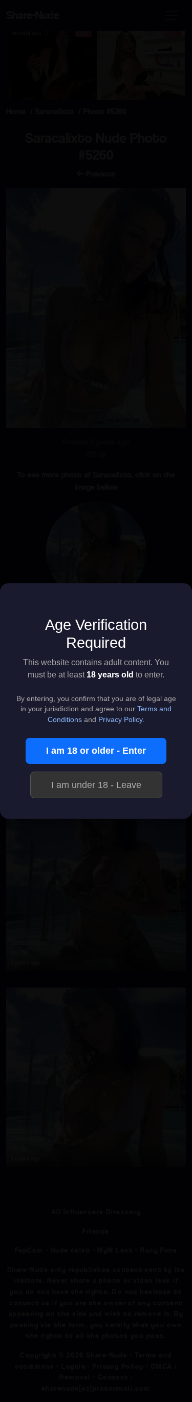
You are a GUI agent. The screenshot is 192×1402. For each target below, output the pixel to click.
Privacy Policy (120, 720)
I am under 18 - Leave (96, 785)
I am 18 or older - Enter (96, 751)
